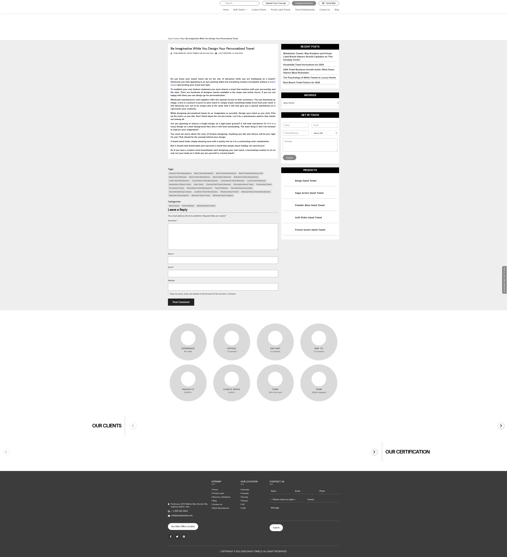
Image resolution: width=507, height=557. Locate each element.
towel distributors (221, 188)
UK (243, 504)
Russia (244, 501)
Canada (245, 493)
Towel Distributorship (305, 10)
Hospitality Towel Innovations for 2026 (303, 65)
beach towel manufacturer (203, 173)
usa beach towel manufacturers (206, 192)
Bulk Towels (239, 10)
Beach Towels (174, 206)
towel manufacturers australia (241, 188)
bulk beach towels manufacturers (246, 177)
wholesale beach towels (229, 192)
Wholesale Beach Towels (206, 206)
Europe (244, 497)
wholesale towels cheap (201, 195)
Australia (245, 490)
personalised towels (264, 184)
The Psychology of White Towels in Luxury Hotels (309, 78)
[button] (500, 425)
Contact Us (325, 10)
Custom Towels (259, 10)
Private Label (218, 493)
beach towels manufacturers (199, 177)
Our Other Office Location (183, 526)
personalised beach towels (244, 184)
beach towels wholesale (222, 177)
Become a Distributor (221, 497)
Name (171, 254)
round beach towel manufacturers (199, 188)
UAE (243, 508)
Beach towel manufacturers (226, 173)
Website (171, 280)
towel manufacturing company (180, 192)
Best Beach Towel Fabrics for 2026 (301, 82)
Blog (337, 10)
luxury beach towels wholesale (232, 181)
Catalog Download (304, 3)
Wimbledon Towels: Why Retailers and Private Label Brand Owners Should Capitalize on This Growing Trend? (308, 56)
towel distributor (188, 206)
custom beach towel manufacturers (205, 181)
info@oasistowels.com (182, 515)
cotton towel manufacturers (179, 181)
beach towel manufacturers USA (251, 173)
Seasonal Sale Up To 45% (504, 279)
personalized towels (176, 188)
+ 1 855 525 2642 (179, 511)
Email (171, 267)
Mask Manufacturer (220, 508)
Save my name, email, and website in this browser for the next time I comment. (203, 294)
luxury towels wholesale (256, 181)
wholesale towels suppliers (223, 195)
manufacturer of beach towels (180, 184)
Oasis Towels (173, 38)
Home (226, 10)
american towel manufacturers (180, 173)
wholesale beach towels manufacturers (255, 192)
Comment (172, 221)
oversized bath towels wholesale (218, 184)
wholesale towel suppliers (179, 195)
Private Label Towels (280, 10)
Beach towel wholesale (177, 177)
